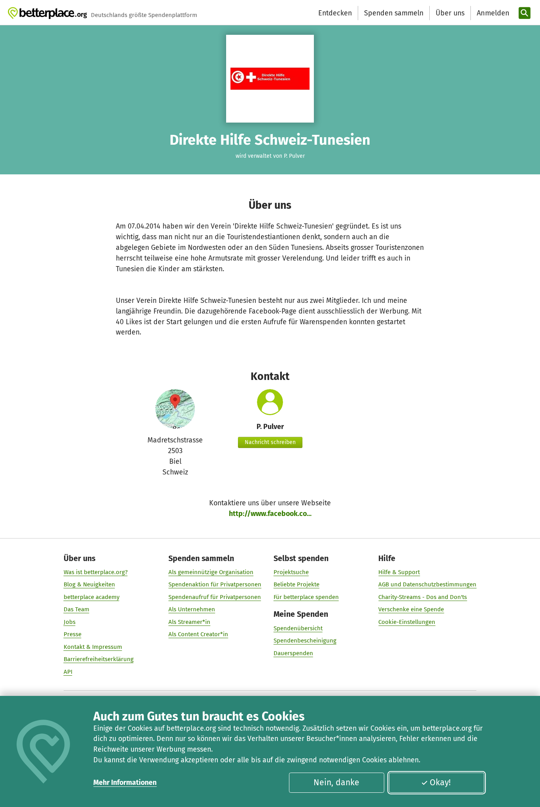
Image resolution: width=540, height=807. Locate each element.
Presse (72, 634)
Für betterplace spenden (306, 597)
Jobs (70, 622)
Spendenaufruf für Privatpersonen (214, 597)
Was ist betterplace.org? (96, 572)
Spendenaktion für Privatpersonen (214, 584)
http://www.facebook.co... (270, 513)
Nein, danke (336, 782)
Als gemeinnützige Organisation (210, 572)
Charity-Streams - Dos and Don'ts (422, 597)
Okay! (440, 782)
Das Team (76, 609)
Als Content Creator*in (198, 634)
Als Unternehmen (191, 609)
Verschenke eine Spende (411, 609)
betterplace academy (91, 597)
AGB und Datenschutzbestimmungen (427, 584)
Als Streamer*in (189, 622)
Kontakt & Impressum (93, 646)
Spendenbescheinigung (305, 640)
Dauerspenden (293, 653)
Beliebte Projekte (296, 584)
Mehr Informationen (125, 782)
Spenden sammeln (393, 13)
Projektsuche (291, 572)
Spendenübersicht (298, 628)
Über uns (450, 13)
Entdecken (335, 13)
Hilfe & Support (399, 572)
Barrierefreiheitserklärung (99, 659)
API (68, 671)
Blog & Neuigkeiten (89, 584)
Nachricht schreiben (270, 442)
